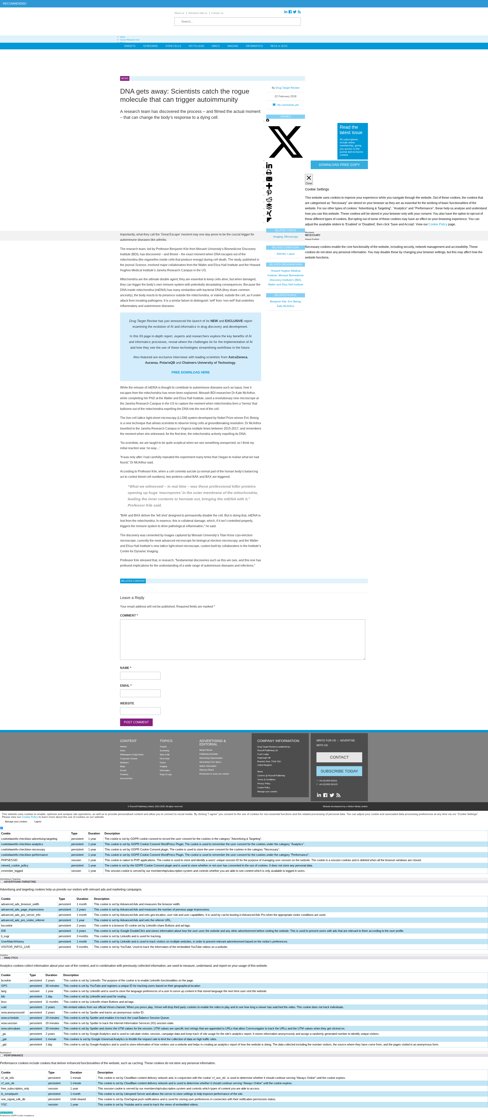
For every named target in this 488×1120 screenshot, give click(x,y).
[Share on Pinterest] (269, 195)
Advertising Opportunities (211, 758)
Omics (216, 46)
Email (126, 685)
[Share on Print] (269, 174)
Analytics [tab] (4, 955)
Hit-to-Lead (196, 46)
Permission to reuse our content (214, 774)
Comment (129, 615)
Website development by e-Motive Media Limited (345, 806)
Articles (123, 746)
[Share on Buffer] (269, 209)
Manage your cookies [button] (267, 791)
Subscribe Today (339, 771)
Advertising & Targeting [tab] (10, 879)
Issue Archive (126, 778)
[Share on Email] (269, 181)
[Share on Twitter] (285, 161)
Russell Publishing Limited (142, 806)
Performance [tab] (5, 1053)
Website (127, 703)
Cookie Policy (263, 787)
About (260, 771)
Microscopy (291, 236)
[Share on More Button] (269, 188)
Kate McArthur (285, 305)
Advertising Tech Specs (210, 762)
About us (179, 13)
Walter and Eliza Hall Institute (285, 284)
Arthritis (281, 253)
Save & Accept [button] (6, 1113)
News (122, 750)
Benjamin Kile (278, 301)
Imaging (232, 46)
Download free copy (339, 165)
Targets (130, 46)
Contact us (217, 13)
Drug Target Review (287, 87)
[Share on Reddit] (269, 202)
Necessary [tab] (309, 232)
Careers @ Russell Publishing (271, 775)
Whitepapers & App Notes (132, 754)
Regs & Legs (278, 46)
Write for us (326, 740)
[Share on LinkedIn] (269, 168)
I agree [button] (37, 821)
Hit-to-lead (164, 758)
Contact (339, 757)
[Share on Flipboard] (269, 223)
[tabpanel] (244, 918)
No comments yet (288, 104)
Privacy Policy (263, 783)
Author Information (207, 766)
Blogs (122, 766)
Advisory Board (206, 770)
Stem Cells (173, 46)
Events (123, 770)
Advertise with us (197, 13)
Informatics (254, 46)
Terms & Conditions (266, 779)
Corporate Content (128, 758)
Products (124, 774)
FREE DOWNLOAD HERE (191, 372)
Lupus (291, 253)
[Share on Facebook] (267, 121)
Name (125, 668)
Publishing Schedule (208, 754)
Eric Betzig (294, 301)
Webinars (124, 762)
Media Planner (206, 750)
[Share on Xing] (269, 216)
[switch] (1, 881)
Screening (150, 46)
